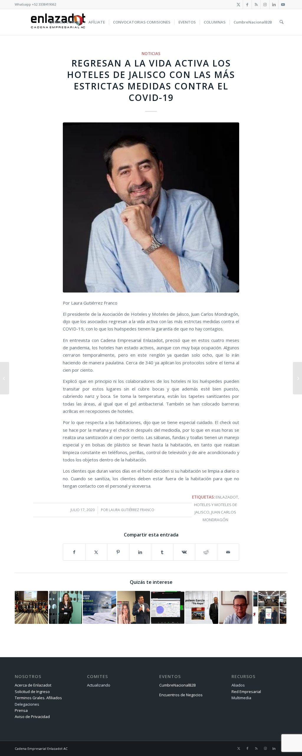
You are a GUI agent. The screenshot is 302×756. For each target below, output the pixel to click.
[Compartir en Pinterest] (118, 552)
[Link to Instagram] (265, 4)
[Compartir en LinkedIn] (140, 552)
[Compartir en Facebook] (74, 552)
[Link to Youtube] (282, 4)
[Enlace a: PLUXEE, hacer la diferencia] (65, 607)
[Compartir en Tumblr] (162, 552)
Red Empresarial (246, 691)
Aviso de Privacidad (32, 716)
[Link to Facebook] (247, 4)
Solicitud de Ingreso (32, 691)
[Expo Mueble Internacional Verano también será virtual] (297, 378)
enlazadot (227, 497)
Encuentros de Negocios (181, 694)
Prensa (21, 710)
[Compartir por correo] (228, 552)
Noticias (151, 53)
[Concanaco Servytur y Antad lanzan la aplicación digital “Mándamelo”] (4, 378)
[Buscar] (281, 22)
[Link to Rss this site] (256, 4)
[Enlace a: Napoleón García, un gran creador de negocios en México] (202, 607)
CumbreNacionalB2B (177, 685)
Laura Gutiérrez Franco (131, 509)
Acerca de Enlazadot (33, 685)
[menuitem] (64, 22)
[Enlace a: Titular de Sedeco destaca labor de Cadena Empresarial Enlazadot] (133, 607)
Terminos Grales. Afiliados (38, 697)
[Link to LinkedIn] (274, 4)
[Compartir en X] (96, 552)
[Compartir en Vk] (184, 552)
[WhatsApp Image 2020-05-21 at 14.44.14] (151, 207)
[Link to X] (238, 4)
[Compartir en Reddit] (206, 552)
